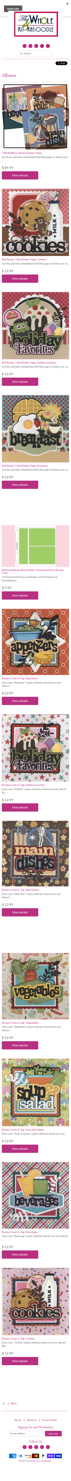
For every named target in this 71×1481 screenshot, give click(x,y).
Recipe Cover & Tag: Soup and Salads (23, 1129)
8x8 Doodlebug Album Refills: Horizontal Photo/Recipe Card (33, 571)
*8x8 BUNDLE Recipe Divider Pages (22, 152)
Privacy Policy (49, 1420)
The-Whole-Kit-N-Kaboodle (38, 1461)
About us (32, 1420)
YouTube (36, 46)
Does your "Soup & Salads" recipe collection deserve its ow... (34, 1133)
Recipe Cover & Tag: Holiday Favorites (23, 784)
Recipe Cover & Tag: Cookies (18, 1338)
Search (17, 1420)
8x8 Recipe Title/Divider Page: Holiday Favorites (29, 362)
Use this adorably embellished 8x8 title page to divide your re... (35, 263)
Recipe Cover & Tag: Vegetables (20, 1022)
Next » (14, 1403)
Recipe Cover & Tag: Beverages (20, 1231)
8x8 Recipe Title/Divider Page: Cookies (24, 259)
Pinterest (48, 46)
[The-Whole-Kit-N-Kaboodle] (35, 24)
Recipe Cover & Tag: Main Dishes (20, 889)
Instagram (42, 46)
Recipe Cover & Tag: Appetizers (20, 678)
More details (20, 175)
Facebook (25, 46)
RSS (30, 46)
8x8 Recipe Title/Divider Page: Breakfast (25, 465)
